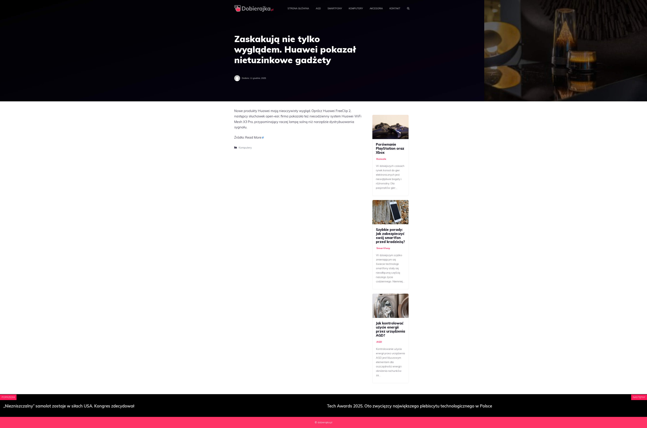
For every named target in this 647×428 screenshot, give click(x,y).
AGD (318, 8)
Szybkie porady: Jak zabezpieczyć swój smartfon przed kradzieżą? (390, 235)
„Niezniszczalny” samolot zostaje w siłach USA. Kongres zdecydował (68, 405)
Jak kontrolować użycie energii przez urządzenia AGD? (390, 329)
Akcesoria (376, 8)
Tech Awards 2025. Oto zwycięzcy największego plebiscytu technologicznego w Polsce (409, 405)
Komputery (356, 8)
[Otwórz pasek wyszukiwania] (408, 8)
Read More (253, 137)
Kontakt (395, 8)
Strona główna (298, 8)
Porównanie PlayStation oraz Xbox (390, 148)
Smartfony (335, 8)
